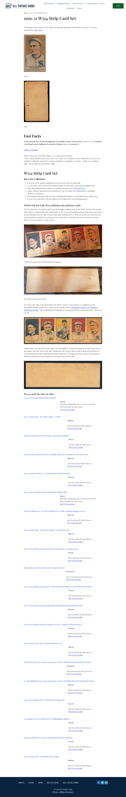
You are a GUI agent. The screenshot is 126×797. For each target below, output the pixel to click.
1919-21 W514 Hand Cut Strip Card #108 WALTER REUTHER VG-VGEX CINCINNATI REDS (58, 587)
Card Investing (92, 3)
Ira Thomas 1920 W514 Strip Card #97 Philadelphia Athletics (46, 719)
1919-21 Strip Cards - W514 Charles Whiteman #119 (43, 643)
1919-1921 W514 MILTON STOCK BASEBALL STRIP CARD (45, 492)
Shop (40, 783)
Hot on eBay (53, 783)
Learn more (38, 30)
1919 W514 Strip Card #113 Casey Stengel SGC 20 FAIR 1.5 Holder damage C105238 (54, 511)
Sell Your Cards (70, 783)
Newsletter (70, 8)
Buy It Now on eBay (67, 409)
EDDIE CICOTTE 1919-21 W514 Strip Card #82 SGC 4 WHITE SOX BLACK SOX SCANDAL (57, 662)
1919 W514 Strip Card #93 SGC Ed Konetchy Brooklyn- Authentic (48, 738)
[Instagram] (106, 782)
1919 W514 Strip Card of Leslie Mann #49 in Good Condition (46, 436)
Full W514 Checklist (31, 150)
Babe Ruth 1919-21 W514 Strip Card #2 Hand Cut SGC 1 (44, 568)
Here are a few (79, 188)
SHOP (118, 6)
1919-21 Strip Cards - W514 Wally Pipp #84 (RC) (41, 757)
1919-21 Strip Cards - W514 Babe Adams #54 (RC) (42, 417)
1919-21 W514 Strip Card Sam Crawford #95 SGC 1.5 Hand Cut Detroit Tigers (52, 624)
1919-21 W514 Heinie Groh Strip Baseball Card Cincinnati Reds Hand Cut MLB (53, 605)
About (21, 783)
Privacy (55, 792)
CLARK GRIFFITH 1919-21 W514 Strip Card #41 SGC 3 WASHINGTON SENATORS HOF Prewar (59, 681)
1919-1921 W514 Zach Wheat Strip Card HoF (40, 398)
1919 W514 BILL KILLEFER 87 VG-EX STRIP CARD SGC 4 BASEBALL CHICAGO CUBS (56, 454)
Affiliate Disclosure (66, 792)
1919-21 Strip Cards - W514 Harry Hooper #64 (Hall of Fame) (46, 530)
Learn (31, 783)
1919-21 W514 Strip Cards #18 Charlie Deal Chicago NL (44, 700)
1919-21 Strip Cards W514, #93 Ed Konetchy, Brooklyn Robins (47, 473)
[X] (102, 782)
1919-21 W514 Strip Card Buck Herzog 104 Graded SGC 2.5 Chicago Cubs (51, 549)
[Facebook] (98, 782)
